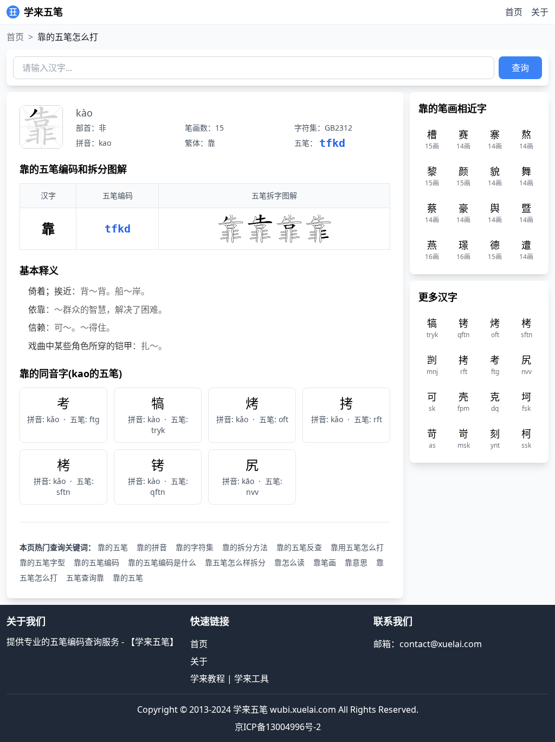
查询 (520, 68)
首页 (513, 12)
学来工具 (251, 679)
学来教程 (207, 679)
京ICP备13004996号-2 (278, 727)
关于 (539, 12)
